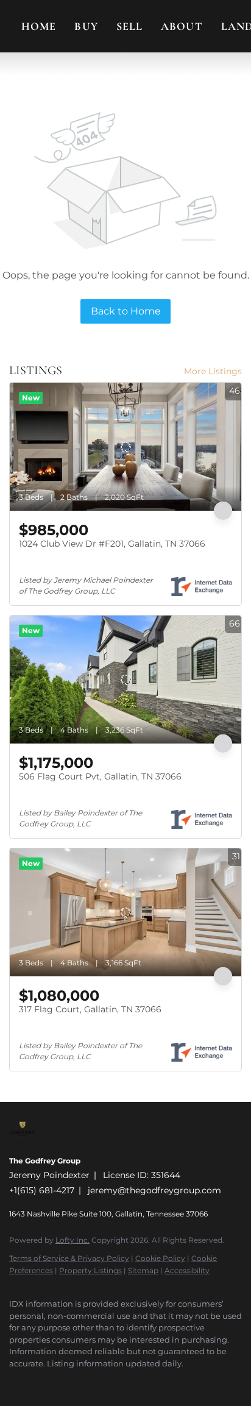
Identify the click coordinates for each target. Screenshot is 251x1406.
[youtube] (113, 1382)
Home (38, 26)
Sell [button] (129, 26)
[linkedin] (40, 1382)
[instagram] (88, 1382)
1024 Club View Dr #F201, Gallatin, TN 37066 (112, 543)
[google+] (137, 1382)
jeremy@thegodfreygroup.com (154, 1190)
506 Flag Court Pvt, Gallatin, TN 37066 (100, 776)
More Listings (213, 371)
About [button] (182, 26)
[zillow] (64, 1382)
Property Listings (90, 1270)
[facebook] (15, 1382)
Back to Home (126, 311)
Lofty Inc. (72, 1239)
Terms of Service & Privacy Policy (69, 1258)
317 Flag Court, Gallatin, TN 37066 (90, 1009)
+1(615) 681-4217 (41, 1190)
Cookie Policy (160, 1258)
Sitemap (143, 1270)
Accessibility (187, 1270)
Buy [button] (85, 26)
